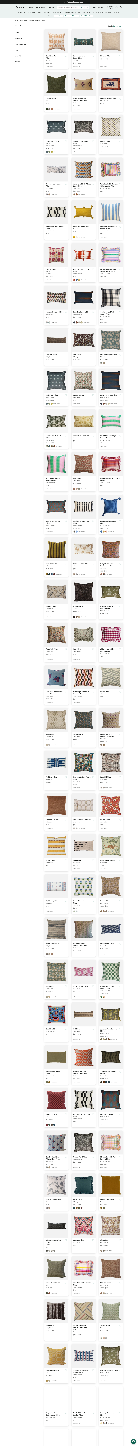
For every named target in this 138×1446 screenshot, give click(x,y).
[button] (116, 7)
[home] (20, 7)
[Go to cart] (121, 7)
